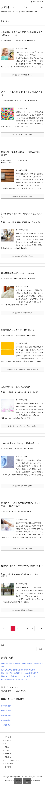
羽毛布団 (32, 41)
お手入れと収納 (35, 222)
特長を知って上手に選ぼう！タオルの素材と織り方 (19, 673)
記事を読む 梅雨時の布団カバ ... (22, 610)
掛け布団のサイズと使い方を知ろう (17, 330)
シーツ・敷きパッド (36, 574)
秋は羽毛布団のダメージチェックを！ (18, 273)
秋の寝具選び (6, 720)
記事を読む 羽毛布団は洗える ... (22, 75)
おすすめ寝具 (34, 392)
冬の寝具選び (6, 725)
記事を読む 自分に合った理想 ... (22, 548)
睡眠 (31, 449)
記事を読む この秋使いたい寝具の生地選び (22, 426)
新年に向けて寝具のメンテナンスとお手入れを (18, 676)
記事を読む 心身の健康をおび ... (22, 486)
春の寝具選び (6, 706)
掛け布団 (32, 335)
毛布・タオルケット (9, 162)
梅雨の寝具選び (6, 711)
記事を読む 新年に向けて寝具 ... (22, 256)
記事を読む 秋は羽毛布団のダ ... (22, 313)
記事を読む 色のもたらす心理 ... (22, 134)
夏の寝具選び (6, 715)
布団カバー (33, 100)
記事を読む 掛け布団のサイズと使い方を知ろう (22, 369)
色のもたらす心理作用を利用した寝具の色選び (18, 670)
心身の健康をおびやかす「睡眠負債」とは (20, 443)
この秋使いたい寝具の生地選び (15, 386)
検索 (2, 645)
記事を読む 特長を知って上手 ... (22, 196)
